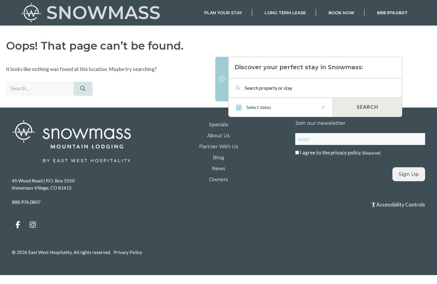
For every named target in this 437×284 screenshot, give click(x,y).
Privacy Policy (128, 252)
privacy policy (346, 152)
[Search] (82, 89)
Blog (218, 157)
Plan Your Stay (223, 12)
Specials (218, 124)
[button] (18, 225)
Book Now (341, 12)
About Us (218, 135)
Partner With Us (218, 146)
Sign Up (409, 174)
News (218, 168)
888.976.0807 (392, 12)
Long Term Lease (285, 12)
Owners (218, 179)
